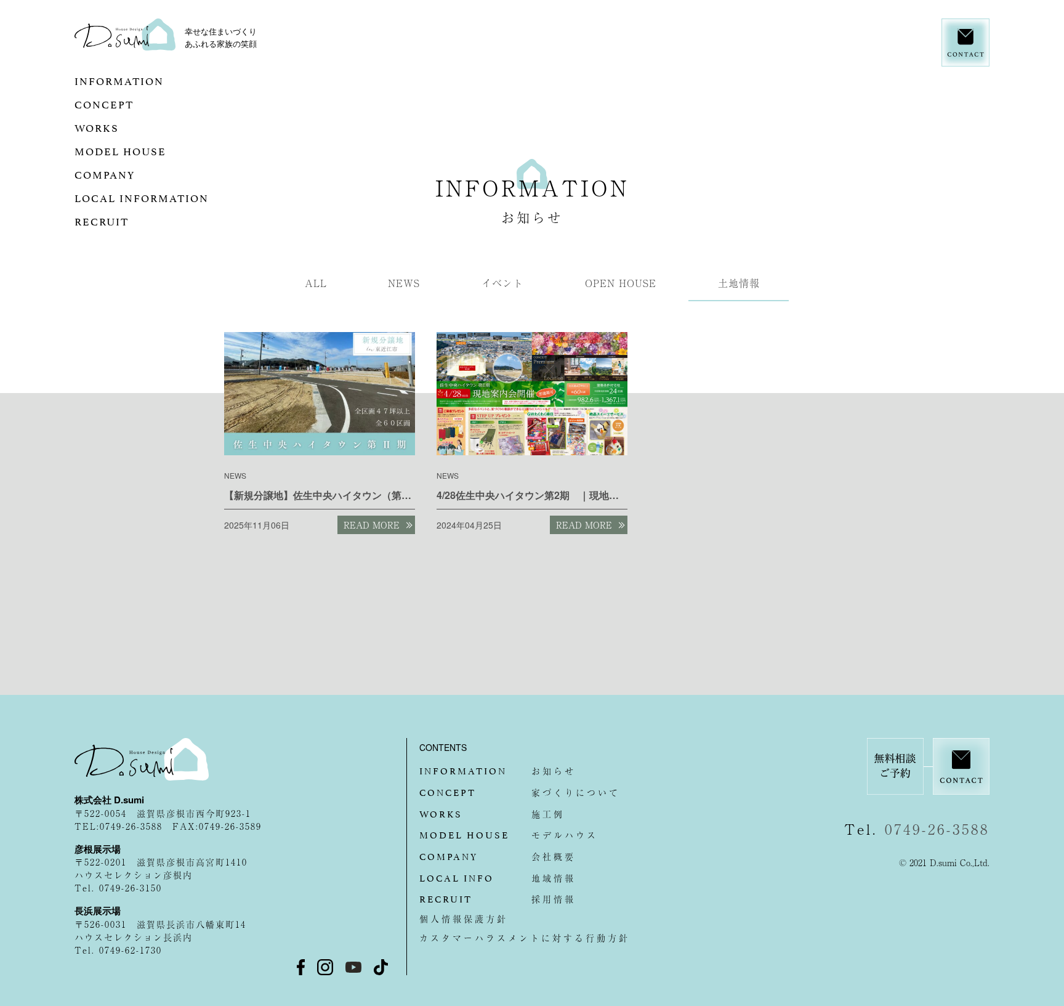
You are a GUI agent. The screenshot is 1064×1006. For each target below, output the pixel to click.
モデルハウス (508, 835)
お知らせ (497, 771)
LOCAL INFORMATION (170, 197)
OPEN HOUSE (620, 282)
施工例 (492, 814)
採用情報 (497, 899)
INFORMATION (147, 80)
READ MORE (372, 525)
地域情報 (497, 878)
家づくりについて (519, 792)
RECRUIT (130, 221)
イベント (502, 282)
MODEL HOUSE (160, 150)
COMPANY (133, 174)
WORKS (119, 127)
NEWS (404, 282)
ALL (316, 282)
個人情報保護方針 (463, 918)
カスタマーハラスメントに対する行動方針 (524, 937)
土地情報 (739, 282)
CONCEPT (156, 103)
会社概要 (497, 856)
